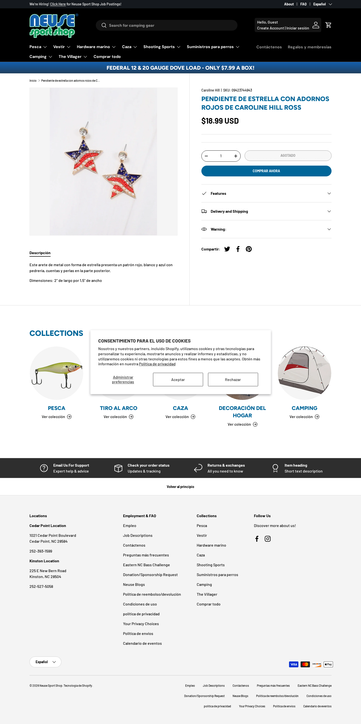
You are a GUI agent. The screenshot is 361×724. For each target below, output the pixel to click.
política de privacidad (141, 613)
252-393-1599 (40, 551)
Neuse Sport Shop (51, 685)
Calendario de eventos (142, 643)
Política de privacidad (157, 364)
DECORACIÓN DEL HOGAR (242, 412)
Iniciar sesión (297, 28)
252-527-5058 (41, 586)
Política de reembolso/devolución (152, 594)
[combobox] (166, 25)
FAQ (303, 4)
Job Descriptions (138, 535)
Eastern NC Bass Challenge (146, 564)
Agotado (287, 155)
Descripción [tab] (40, 252)
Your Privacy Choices (141, 623)
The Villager (70, 56)
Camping (38, 56)
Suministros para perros (210, 46)
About (289, 4)
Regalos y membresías (310, 47)
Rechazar (233, 379)
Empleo (129, 525)
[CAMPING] (304, 373)
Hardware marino (93, 46)
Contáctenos (269, 47)
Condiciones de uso (140, 604)
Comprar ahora (266, 171)
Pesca (35, 46)
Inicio (33, 80)
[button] (328, 25)
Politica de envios (138, 633)
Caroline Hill (210, 90)
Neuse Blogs (134, 584)
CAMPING (304, 408)
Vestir (59, 46)
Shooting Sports (159, 46)
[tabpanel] (103, 272)
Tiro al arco (118, 408)
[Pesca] (56, 373)
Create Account (270, 28)
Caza (126, 46)
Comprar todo (107, 56)
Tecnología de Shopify (78, 685)
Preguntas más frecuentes (146, 555)
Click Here (58, 4)
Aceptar (178, 379)
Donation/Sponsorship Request (150, 574)
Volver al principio (180, 487)
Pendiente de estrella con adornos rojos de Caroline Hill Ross (70, 80)
